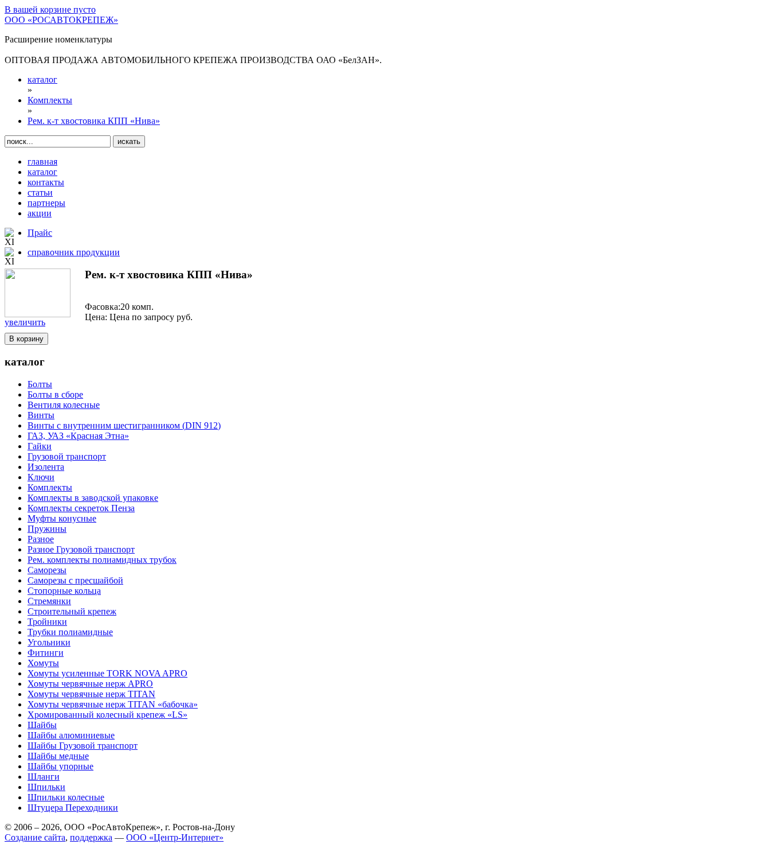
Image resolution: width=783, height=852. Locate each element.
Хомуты (43, 663)
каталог (42, 172)
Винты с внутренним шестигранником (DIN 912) (124, 425)
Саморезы (47, 570)
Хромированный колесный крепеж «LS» (107, 714)
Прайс (40, 233)
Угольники (49, 642)
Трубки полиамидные (70, 632)
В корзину (26, 338)
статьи (40, 192)
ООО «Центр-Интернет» (175, 837)
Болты (40, 384)
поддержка (91, 837)
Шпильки (46, 787)
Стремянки (49, 601)
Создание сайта (35, 837)
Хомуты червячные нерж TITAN (91, 694)
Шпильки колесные (66, 797)
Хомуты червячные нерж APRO (90, 683)
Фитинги (46, 653)
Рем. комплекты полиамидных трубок (102, 560)
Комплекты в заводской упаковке (93, 498)
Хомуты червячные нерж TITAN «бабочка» (113, 704)
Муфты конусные (62, 518)
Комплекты (50, 487)
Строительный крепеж (72, 611)
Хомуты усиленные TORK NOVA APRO (107, 673)
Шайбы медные (58, 756)
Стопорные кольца (64, 591)
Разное (41, 539)
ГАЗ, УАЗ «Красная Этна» (78, 436)
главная (42, 161)
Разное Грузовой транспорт (81, 549)
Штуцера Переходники (73, 807)
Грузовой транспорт (67, 456)
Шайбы (42, 725)
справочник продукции (74, 252)
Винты (41, 415)
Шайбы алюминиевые (71, 735)
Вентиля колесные (64, 405)
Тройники (47, 622)
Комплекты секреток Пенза (81, 508)
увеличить (25, 322)
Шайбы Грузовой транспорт (83, 745)
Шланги (44, 776)
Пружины (47, 529)
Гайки (40, 446)
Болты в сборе (55, 394)
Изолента (46, 467)
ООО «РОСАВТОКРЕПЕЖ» (61, 20)
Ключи (41, 477)
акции (40, 213)
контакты (46, 182)
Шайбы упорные (60, 766)
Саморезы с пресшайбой (75, 580)
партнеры (46, 203)
